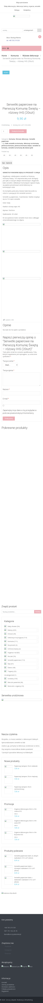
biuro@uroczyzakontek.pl (12, 934)
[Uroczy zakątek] (21, 20)
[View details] (21, 465)
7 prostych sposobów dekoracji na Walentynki (17, 752)
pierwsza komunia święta (23, 146)
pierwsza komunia (8, 146)
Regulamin (5, 991)
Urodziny (11, 679)
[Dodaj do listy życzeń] (9, 457)
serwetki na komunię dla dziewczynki (20, 148)
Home (4, 55)
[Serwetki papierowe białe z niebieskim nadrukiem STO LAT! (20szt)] (8, 880)
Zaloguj (16, 10)
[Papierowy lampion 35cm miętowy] (8, 779)
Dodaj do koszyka (18, 131)
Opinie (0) (9, 163)
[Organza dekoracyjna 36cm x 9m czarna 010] (8, 812)
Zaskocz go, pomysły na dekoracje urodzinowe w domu (20, 746)
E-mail (6, 399)
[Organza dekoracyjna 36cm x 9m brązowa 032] (8, 835)
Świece (10, 668)
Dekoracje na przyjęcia (15, 638)
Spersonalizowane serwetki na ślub (13, 743)
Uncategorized (9, 675)
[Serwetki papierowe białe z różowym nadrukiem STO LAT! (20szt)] (8, 869)
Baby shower (12, 626)
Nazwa (6, 389)
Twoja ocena (8, 361)
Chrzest (10, 634)
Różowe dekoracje (31, 55)
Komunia (15, 55)
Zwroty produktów (8, 985)
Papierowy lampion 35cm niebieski (25, 766)
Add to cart (32, 485)
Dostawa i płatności (8, 987)
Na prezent (11, 645)
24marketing (28, 1000)
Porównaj (6, 125)
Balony (10, 630)
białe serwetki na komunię (14, 143)
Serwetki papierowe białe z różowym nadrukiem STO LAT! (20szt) (24, 868)
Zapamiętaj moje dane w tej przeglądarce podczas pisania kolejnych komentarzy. (20, 411)
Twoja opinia (8, 370)
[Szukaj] (39, 30)
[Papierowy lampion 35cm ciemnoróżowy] (8, 790)
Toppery (10, 671)
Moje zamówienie (22, 2)
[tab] (3, 163)
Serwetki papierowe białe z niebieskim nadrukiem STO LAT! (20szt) (25, 880)
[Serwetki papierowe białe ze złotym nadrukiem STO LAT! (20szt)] (8, 859)
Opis (3, 163)
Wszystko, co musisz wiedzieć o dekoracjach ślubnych (20, 739)
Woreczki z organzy (14, 686)
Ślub (9, 664)
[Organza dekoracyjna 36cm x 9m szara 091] (8, 824)
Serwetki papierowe (14, 660)
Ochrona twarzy (13, 649)
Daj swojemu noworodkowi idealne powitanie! (17, 749)
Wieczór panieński (14, 682)
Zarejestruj (26, 10)
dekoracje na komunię (31, 143)
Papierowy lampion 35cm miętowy (26, 776)
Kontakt (4, 982)
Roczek (10, 656)
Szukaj (37, 612)
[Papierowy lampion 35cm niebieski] (8, 769)
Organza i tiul (12, 653)
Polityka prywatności (8, 989)
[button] (4, 48)
